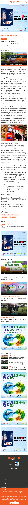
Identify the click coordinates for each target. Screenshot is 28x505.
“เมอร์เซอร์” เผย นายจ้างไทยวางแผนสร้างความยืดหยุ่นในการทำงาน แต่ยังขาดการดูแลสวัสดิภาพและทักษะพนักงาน (13, 199)
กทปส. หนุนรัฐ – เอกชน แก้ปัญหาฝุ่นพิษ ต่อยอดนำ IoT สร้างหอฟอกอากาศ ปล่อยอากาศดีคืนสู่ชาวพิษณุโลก (12, 206)
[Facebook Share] (8, 35)
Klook (3, 215)
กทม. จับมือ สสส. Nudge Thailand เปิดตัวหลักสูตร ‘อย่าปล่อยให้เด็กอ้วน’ (17, 358)
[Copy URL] (16, 35)
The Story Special (5, 296)
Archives (4, 38)
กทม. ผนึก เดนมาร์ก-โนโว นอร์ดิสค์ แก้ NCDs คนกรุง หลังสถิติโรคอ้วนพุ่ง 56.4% (13, 320)
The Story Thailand (11, 223)
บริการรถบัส (4, 217)
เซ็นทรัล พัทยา (13, 217)
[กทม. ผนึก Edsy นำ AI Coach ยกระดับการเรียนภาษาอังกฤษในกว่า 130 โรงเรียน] (4, 368)
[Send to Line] (13, 35)
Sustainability (13, 296)
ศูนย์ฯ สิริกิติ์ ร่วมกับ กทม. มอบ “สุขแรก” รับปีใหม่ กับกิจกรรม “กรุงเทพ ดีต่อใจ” (13, 278)
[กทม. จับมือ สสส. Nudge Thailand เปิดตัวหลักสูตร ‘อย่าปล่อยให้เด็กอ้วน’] (4, 357)
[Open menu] (2, 2)
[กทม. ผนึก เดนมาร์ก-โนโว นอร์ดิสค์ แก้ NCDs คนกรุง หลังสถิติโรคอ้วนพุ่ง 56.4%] (4, 362)
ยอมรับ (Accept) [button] (14, 503)
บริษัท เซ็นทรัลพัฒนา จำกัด (13, 215)
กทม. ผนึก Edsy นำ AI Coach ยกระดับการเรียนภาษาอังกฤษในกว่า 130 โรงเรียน (17, 368)
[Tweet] (11, 35)
